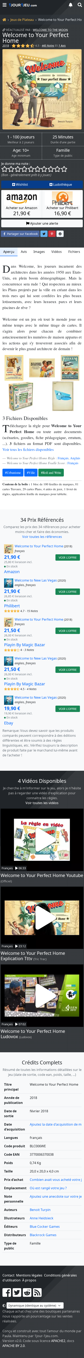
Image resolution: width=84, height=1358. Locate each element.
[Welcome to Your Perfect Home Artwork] (14, 368)
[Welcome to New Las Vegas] (9, 583)
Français (63, 458)
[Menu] (4, 5)
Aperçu (8, 251)
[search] (79, 5)
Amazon (12, 571)
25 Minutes (63, 137)
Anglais (75, 458)
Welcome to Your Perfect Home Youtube (42, 875)
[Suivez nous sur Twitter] (17, 1295)
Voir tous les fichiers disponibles (28, 449)
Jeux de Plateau (22, 19)
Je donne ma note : (15, 163)
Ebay (8, 723)
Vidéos (56, 251)
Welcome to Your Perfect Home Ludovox (33, 1033)
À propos (29, 1280)
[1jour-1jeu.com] (36, 5)
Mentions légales (29, 1275)
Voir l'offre (68, 557)
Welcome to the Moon (50, 30)
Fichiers (74, 251)
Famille (63, 150)
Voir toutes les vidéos (42, 803)
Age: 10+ (21, 150)
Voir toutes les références (42, 536)
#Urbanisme (13, 472)
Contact (8, 1275)
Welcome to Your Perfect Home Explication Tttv (33, 955)
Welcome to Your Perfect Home (35, 37)
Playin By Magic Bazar (24, 644)
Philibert (12, 606)
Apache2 (58, 1341)
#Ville (31, 472)
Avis (24, 251)
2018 (5, 46)
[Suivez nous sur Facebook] (6, 1295)
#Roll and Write (51, 472)
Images (39, 251)
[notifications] (70, 5)
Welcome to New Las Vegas (36, 580)
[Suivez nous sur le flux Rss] (37, 1295)
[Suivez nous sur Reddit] (27, 1295)
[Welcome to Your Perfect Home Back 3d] (21, 396)
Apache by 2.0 (13, 1345)
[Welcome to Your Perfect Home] (42, 89)
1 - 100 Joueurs (21, 137)
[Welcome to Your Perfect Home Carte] (63, 396)
